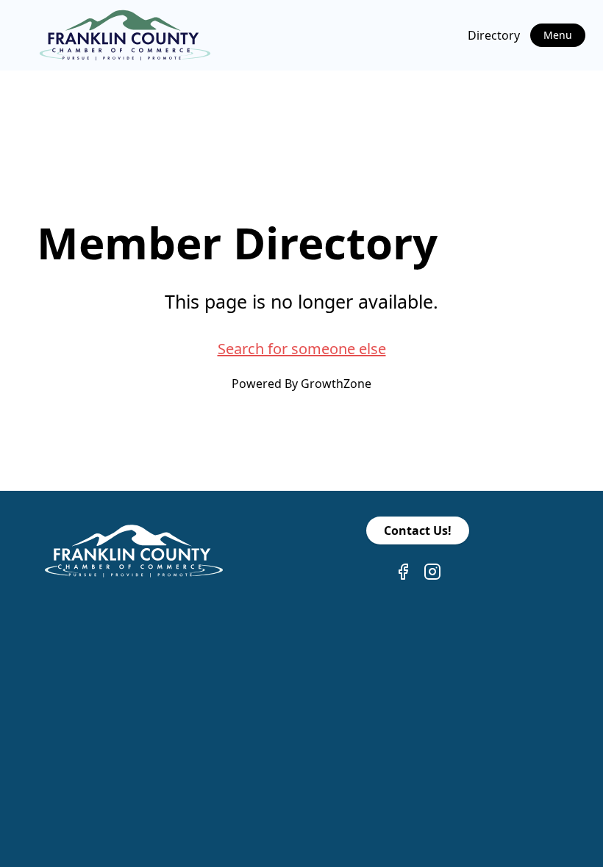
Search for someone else (302, 349)
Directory (494, 35)
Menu (557, 35)
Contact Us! (418, 530)
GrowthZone (336, 383)
